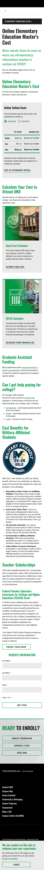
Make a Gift (7, 811)
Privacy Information (10, 858)
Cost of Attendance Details (17, 170)
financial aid (30, 397)
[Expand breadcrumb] (5, 11)
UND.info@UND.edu (11, 771)
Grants (8, 413)
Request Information (22, 738)
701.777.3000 (28, 771)
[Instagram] (3, 777)
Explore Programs (9, 803)
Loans (8, 419)
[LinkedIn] (14, 777)
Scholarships (11, 407)
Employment (7, 807)
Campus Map (7, 791)
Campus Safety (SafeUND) (13, 815)
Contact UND (7, 787)
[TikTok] (25, 777)
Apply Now (22, 752)
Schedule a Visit (22, 745)
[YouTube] (20, 777)
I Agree (21, 864)
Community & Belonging (12, 799)
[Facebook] (9, 777)
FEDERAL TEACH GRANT (16, 647)
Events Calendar (9, 795)
